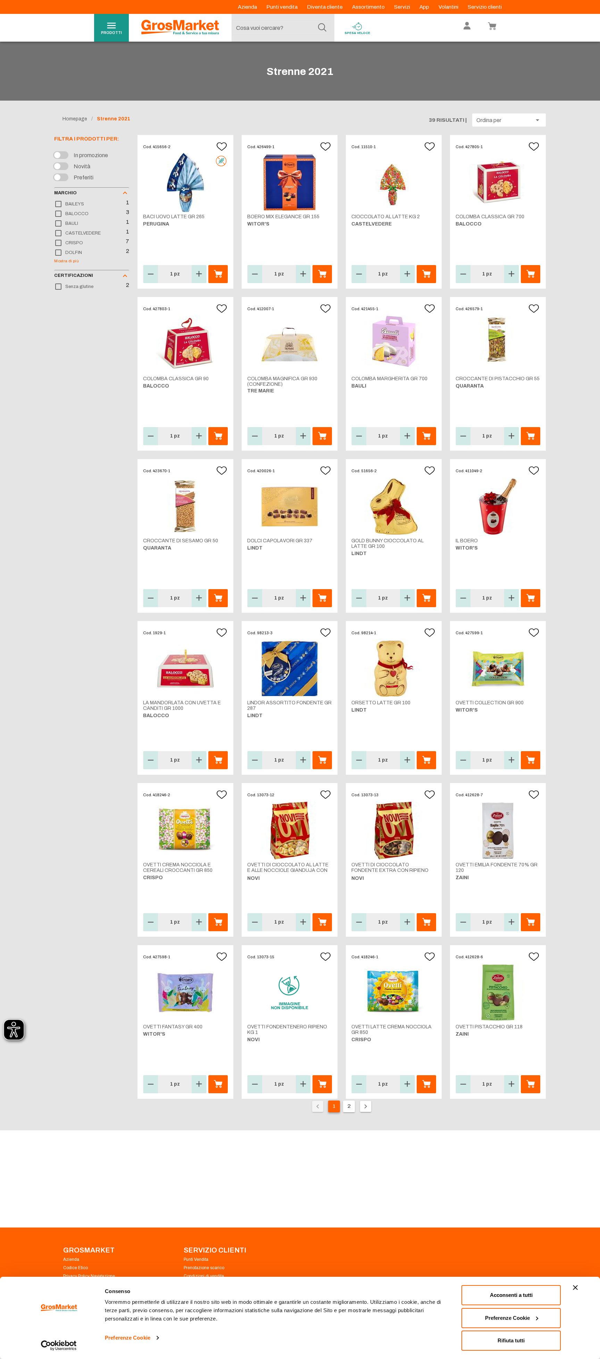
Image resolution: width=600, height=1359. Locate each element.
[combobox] (281, 28)
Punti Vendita (196, 1259)
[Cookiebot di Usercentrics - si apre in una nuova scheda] (58, 1345)
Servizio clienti (485, 7)
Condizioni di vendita (204, 1276)
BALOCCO (77, 213)
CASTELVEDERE (83, 233)
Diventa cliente (325, 7)
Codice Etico (75, 1267)
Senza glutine (79, 286)
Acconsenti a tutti (511, 1295)
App (424, 7)
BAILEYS (74, 204)
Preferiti (83, 177)
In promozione (91, 155)
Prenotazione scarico (204, 1267)
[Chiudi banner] (575, 1287)
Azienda (248, 7)
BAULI (71, 223)
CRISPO (74, 242)
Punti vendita (282, 7)
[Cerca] (322, 28)
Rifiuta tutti (511, 1340)
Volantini (449, 7)
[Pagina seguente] (365, 1106)
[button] (509, 120)
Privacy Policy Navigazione (89, 1276)
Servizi (402, 7)
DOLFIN (73, 252)
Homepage (74, 118)
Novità (82, 166)
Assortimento (369, 7)
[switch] (62, 155)
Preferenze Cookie (127, 1338)
